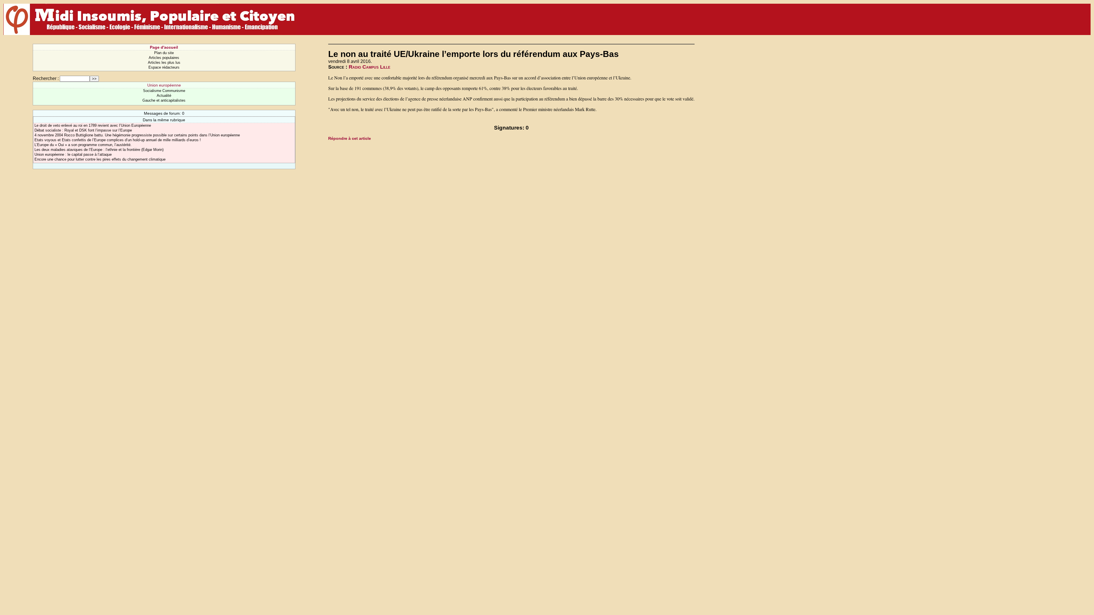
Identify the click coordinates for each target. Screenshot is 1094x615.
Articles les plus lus (164, 62)
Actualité (164, 95)
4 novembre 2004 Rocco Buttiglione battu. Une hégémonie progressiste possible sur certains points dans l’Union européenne (137, 135)
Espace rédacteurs (163, 67)
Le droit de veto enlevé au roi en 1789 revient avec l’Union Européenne (92, 125)
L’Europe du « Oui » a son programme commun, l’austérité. (83, 145)
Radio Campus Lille (369, 67)
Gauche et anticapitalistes (163, 100)
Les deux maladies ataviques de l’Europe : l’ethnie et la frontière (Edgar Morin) (99, 149)
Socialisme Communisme (164, 91)
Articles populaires (164, 58)
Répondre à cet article (349, 138)
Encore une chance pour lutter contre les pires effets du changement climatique (100, 159)
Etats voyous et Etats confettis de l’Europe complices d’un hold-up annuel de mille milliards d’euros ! (117, 140)
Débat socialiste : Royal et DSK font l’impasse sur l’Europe (83, 130)
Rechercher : (46, 78)
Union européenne (164, 85)
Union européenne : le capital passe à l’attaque (73, 154)
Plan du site (164, 53)
